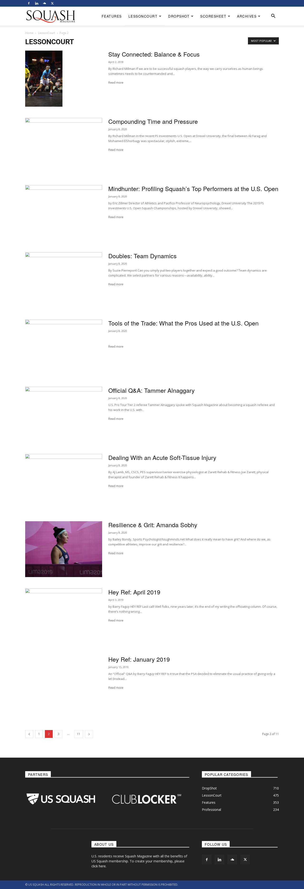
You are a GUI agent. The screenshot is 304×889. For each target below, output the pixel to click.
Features (112, 16)
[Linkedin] (36, 3)
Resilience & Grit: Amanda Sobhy (152, 524)
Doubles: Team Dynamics (142, 255)
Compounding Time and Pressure (153, 121)
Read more (115, 82)
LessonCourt (143, 16)
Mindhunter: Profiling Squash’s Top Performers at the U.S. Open (193, 188)
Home (29, 33)
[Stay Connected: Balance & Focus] (43, 79)
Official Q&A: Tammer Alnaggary (151, 390)
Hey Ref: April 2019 (134, 592)
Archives (246, 16)
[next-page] (89, 734)
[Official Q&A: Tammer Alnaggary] (63, 415)
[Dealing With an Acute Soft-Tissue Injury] (63, 482)
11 (78, 734)
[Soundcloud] (44, 3)
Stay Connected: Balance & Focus (154, 54)
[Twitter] (52, 3)
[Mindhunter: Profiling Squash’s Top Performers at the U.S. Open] (63, 213)
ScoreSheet (213, 16)
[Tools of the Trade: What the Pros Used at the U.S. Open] (63, 347)
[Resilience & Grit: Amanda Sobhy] (63, 549)
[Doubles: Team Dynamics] (63, 280)
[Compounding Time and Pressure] (63, 146)
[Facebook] (28, 3)
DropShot (179, 16)
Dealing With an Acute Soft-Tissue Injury (162, 457)
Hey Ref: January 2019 (139, 659)
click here (98, 866)
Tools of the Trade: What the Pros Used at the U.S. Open (183, 323)
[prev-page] (29, 734)
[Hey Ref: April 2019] (63, 616)
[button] (273, 16)
